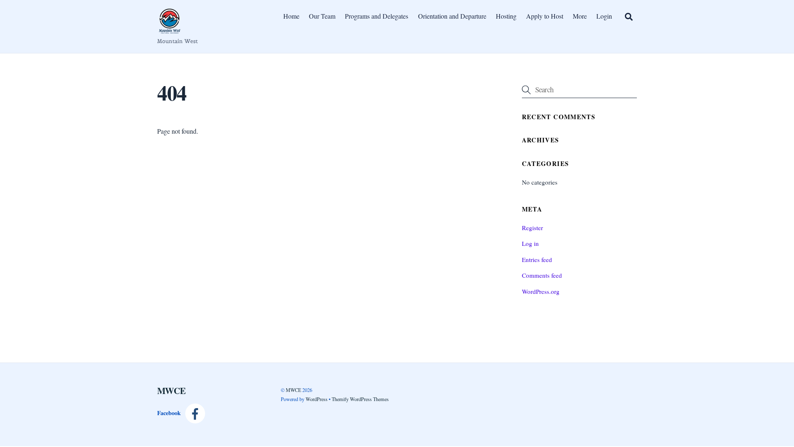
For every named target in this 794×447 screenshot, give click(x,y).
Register (532, 227)
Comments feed (542, 275)
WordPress (317, 399)
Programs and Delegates (376, 16)
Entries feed (537, 259)
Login (604, 16)
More (580, 16)
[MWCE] (169, 29)
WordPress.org (541, 291)
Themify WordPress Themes (360, 399)
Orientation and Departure (452, 16)
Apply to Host (544, 16)
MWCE (293, 390)
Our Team (322, 16)
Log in (530, 243)
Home (291, 16)
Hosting (506, 16)
